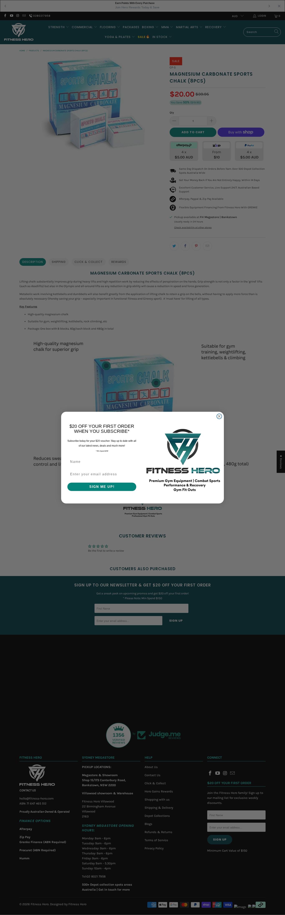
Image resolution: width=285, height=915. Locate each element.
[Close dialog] (219, 416)
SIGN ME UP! (102, 486)
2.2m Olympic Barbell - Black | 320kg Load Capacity (51, 897)
